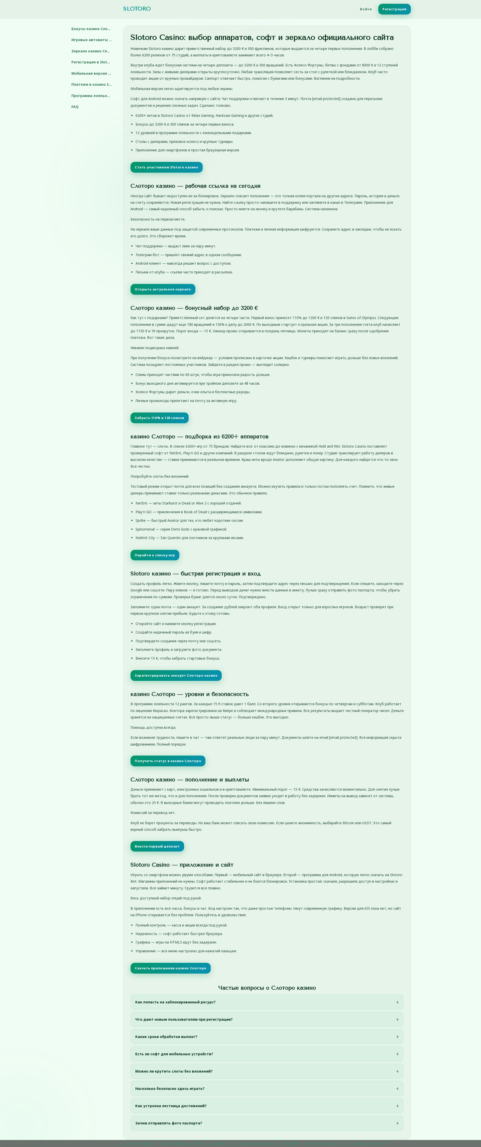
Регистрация (395, 9)
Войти (366, 9)
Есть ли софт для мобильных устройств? (174, 1054)
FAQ (74, 106)
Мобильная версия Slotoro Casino (93, 73)
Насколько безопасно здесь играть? (170, 1088)
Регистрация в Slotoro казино (93, 62)
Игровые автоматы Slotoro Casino (93, 39)
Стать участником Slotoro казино (166, 167)
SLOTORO (137, 9)
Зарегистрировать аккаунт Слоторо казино (176, 675)
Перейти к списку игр (155, 555)
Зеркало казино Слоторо (93, 51)
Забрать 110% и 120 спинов (159, 417)
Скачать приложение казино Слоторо (170, 968)
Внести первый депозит (157, 846)
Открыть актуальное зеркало (163, 289)
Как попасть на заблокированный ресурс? (175, 1002)
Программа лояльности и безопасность (93, 95)
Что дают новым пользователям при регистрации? (184, 1019)
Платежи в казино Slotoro (93, 84)
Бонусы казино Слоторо (93, 28)
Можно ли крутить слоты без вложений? (174, 1071)
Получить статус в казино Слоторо (168, 761)
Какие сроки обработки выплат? (166, 1036)
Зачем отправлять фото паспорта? (168, 1123)
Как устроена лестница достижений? (171, 1105)
